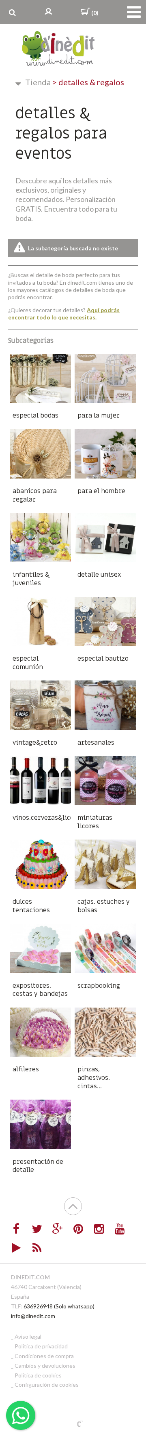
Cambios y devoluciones (45, 1365)
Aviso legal (28, 1336)
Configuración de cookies (47, 1384)
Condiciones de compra (44, 1355)
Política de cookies (38, 1375)
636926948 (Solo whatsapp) (59, 1306)
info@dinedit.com (33, 1315)
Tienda (38, 82)
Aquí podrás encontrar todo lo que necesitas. (64, 314)
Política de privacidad (41, 1346)
